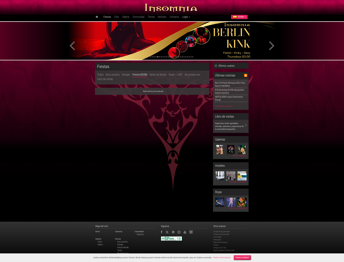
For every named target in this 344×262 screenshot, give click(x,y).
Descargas (217, 239)
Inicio (97, 231)
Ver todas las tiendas (237, 208)
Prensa (215, 245)
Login (185, 16)
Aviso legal (217, 237)
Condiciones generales (221, 231)
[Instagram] (180, 232)
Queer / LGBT (176, 74)
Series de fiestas (157, 74)
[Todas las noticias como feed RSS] (245, 75)
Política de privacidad (221, 234)
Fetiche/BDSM (139, 74)
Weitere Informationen (222, 257)
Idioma (241, 17)
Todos (100, 74)
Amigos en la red (219, 248)
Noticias (162, 16)
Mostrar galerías (239, 155)
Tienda (151, 16)
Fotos (100, 242)
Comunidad (138, 16)
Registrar (140, 234)
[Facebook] (163, 232)
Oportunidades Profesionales (223, 250)
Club (116, 16)
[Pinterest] (174, 232)
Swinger (126, 74)
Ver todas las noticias (223, 106)
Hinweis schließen (242, 257)
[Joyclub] (193, 232)
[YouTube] (186, 232)
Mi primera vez (192, 74)
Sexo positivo (113, 74)
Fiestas (107, 16)
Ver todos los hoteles (237, 182)
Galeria (125, 16)
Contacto (174, 16)
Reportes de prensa (220, 242)
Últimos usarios (226, 65)
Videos (100, 244)
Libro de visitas (105, 79)
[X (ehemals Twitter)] (168, 232)
